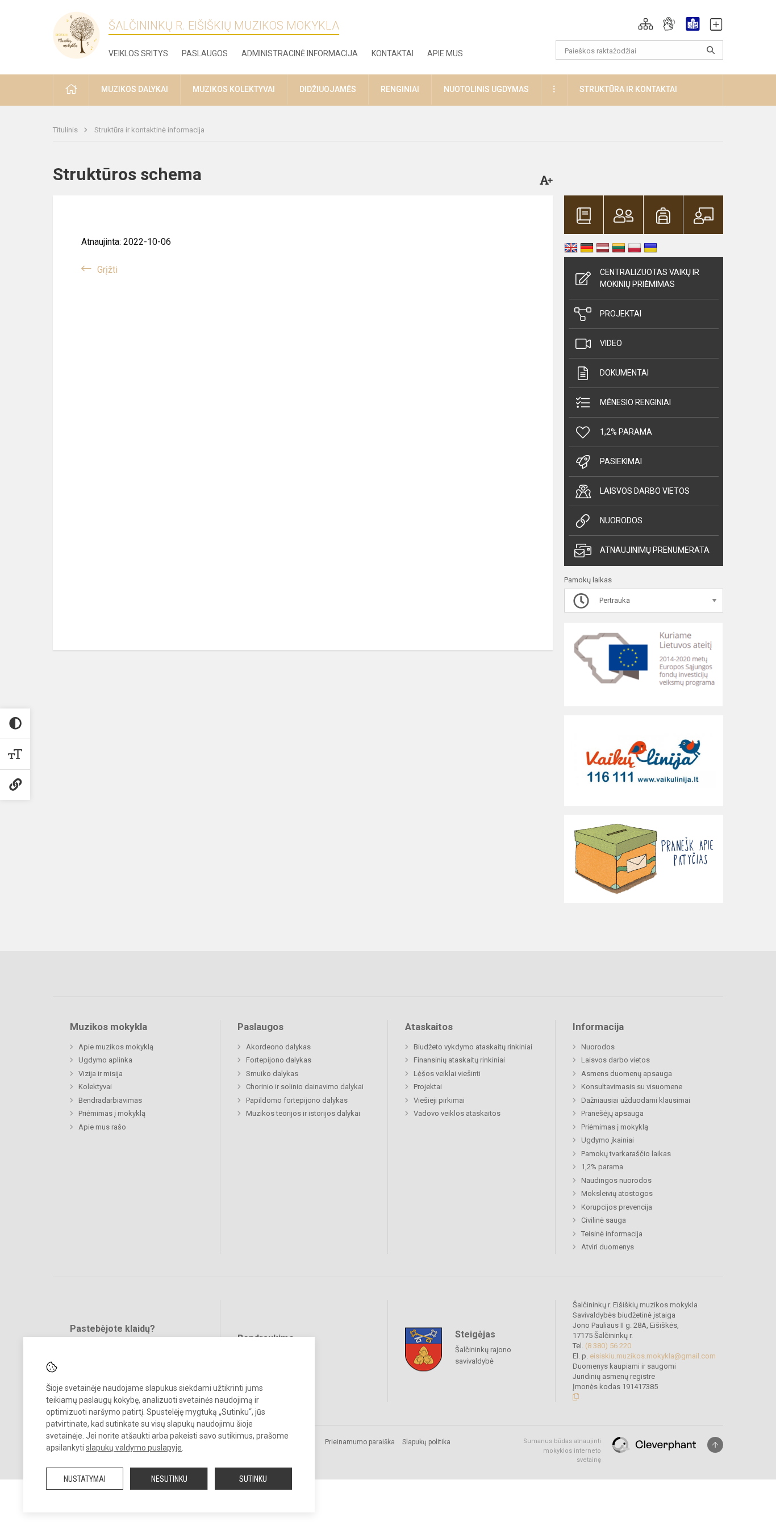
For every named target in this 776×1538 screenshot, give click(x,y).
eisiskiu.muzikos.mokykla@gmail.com (653, 1356)
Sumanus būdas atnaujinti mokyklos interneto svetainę (562, 1450)
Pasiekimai (621, 461)
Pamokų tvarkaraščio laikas (626, 1153)
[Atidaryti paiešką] (711, 50)
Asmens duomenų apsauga (626, 1073)
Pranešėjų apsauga (612, 1113)
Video (611, 343)
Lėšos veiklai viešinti (447, 1073)
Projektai (620, 313)
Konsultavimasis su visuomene (631, 1086)
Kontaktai (393, 53)
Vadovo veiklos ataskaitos (457, 1113)
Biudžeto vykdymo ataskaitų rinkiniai (473, 1047)
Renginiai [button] (400, 89)
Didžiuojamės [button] (327, 89)
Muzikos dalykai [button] (134, 89)
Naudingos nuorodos (616, 1180)
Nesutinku (169, 1478)
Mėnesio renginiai (635, 402)
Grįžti (107, 269)
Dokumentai (624, 372)
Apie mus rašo (102, 1127)
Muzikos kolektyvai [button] (234, 89)
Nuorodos (621, 520)
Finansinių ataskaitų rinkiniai (459, 1060)
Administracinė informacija (299, 53)
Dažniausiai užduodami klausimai (635, 1100)
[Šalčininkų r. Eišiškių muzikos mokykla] (81, 34)
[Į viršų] (715, 1445)
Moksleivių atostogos (617, 1193)
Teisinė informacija (612, 1233)
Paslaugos (205, 53)
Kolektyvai (95, 1086)
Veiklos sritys (138, 53)
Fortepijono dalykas (278, 1060)
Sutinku (253, 1478)
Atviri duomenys (607, 1247)
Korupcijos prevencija (616, 1207)
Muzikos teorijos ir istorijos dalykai (303, 1113)
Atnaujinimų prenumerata (655, 550)
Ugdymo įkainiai (607, 1140)
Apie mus (445, 53)
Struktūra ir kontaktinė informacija (149, 130)
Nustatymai (85, 1478)
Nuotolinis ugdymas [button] (486, 89)
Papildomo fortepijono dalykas (297, 1100)
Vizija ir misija (100, 1073)
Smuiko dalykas (272, 1073)
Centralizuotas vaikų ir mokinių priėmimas (649, 278)
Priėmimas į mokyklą (111, 1113)
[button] (645, 24)
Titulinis (66, 130)
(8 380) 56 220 (608, 1345)
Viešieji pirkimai (439, 1100)
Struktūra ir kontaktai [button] (628, 89)
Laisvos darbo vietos (645, 490)
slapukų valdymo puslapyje (134, 1447)
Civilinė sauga (603, 1220)
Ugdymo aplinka (105, 1060)
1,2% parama (626, 431)
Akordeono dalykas (278, 1047)
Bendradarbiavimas (110, 1100)
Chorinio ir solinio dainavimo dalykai (305, 1086)
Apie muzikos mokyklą (115, 1047)
